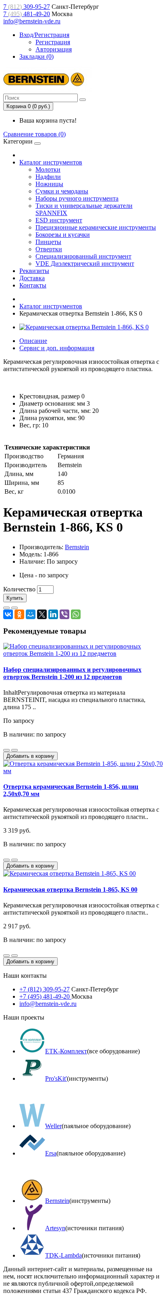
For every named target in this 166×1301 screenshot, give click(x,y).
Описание (33, 340)
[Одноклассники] (19, 614)
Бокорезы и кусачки (62, 234)
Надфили (48, 176)
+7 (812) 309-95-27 (44, 989)
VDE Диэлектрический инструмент (84, 263)
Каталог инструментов (50, 162)
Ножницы (49, 184)
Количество (19, 589)
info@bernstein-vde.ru (31, 21)
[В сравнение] (14, 608)
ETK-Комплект (66, 1051)
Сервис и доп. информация (56, 348)
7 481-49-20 (26, 13)
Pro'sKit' (56, 1078)
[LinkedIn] (53, 614)
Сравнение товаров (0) (34, 134)
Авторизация (53, 49)
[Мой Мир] (30, 614)
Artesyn (55, 1228)
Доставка (32, 278)
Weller (53, 1125)
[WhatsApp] (76, 614)
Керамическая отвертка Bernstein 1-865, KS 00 (70, 889)
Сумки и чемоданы (61, 191)
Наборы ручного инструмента (76, 198)
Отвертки (48, 249)
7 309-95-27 (26, 6)
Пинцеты (48, 241)
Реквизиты (34, 270)
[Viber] (64, 614)
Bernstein (77, 547)
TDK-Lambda (63, 1255)
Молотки (47, 169)
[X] (42, 614)
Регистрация (52, 42)
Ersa (50, 1153)
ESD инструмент (58, 220)
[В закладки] (6, 608)
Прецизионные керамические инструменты (95, 227)
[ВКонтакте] (8, 614)
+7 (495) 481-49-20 (45, 996)
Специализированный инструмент (83, 256)
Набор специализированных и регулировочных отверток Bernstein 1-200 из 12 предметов (72, 673)
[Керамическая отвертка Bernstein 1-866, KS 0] (84, 327)
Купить (14, 598)
